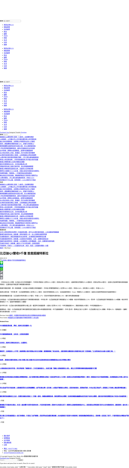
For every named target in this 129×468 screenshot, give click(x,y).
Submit (20, 460)
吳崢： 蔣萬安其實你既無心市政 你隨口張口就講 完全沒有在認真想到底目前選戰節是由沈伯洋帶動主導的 (35, 360)
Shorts (6, 35)
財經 (5, 38)
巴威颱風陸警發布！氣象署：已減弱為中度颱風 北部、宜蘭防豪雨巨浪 (24, 239)
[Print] (64, 277)
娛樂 (5, 44)
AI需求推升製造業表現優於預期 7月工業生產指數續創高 (19, 157)
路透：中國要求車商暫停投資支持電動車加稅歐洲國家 (28, 315)
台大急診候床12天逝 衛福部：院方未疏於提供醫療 (17, 153)
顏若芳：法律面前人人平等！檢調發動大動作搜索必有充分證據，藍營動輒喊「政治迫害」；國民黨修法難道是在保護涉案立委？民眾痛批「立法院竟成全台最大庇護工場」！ (58, 351)
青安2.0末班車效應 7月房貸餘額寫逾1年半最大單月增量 (19, 159)
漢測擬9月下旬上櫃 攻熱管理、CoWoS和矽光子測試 (18, 180)
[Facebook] (64, 265)
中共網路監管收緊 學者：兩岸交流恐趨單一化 (16, 325)
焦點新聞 (7, 27)
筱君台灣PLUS (9, 25)
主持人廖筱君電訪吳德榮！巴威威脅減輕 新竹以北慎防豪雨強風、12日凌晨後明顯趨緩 (29, 232)
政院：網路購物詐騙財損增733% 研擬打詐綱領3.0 (17, 144)
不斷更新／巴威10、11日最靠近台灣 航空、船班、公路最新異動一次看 (24, 245)
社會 (5, 42)
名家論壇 (7, 29)
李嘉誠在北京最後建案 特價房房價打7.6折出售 (23, 317)
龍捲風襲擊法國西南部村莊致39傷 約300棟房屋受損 (18, 146)
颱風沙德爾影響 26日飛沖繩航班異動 (12, 162)
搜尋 (1, 21)
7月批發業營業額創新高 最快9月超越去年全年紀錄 (17, 148)
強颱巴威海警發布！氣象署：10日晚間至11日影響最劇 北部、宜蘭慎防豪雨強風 (27, 241)
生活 (5, 40)
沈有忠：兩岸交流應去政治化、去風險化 (13, 342)
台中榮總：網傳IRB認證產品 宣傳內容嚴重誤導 (16, 150)
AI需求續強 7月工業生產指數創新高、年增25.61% (17, 177)
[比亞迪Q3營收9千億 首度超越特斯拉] (13, 260)
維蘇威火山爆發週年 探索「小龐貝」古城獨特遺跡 (17, 137)
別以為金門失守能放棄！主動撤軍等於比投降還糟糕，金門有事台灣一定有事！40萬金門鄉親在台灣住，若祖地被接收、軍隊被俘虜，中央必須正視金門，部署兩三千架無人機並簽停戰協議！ (63, 388)
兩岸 (1, 248)
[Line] (64, 262)
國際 (5, 34)
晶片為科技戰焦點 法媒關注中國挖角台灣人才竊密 (17, 141)
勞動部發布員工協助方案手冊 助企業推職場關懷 (16, 166)
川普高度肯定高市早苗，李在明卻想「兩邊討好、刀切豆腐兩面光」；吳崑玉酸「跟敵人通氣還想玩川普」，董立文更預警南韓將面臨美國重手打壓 (48, 368)
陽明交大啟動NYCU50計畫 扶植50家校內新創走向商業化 (19, 171)
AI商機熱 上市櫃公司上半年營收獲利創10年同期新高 (18, 139)
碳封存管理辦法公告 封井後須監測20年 (13, 164)
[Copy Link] (64, 271)
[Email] (64, 274)
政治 (5, 31)
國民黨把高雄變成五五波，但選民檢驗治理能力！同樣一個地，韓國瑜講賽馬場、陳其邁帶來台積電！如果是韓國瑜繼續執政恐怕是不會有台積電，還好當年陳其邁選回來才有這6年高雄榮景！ (64, 396)
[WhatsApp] (64, 268)
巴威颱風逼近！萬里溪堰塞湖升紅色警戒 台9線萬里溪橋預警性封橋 (23, 236)
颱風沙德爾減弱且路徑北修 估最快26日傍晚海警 (16, 168)
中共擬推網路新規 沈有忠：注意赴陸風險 (14, 334)
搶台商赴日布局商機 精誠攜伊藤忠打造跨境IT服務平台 (19, 175)
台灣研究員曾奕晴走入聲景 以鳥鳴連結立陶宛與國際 (18, 155)
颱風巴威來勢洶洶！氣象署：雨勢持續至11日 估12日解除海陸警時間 (23, 234)
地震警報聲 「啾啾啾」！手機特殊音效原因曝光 (16, 173)
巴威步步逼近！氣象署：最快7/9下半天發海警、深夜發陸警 (20, 243)
